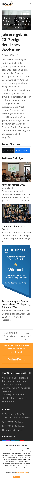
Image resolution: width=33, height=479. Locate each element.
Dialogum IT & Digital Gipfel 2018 (9, 336)
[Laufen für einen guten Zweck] (16, 213)
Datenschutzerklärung (22, 472)
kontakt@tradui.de (14, 430)
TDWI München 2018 (25, 336)
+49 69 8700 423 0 (14, 421)
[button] (30, 3)
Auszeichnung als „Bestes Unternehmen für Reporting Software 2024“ (16, 304)
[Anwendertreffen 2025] (16, 172)
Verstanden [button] (16, 476)
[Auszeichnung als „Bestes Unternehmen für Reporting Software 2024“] (16, 271)
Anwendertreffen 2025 (13, 184)
